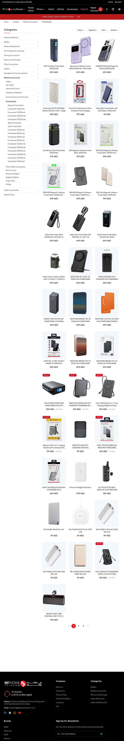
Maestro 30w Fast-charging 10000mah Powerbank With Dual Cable (54, 446)
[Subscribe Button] (101, 733)
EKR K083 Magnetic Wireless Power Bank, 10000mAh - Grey (54, 194)
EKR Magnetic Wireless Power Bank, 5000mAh (80, 151)
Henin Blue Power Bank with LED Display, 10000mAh (107, 109)
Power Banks (31, 9)
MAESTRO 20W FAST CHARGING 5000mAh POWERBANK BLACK (80, 446)
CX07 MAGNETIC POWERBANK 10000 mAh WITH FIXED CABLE (106, 573)
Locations (60, 703)
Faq (57, 706)
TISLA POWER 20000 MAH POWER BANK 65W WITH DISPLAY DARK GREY (54, 404)
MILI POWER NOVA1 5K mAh (54, 530)
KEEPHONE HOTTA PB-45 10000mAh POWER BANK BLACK (80, 278)
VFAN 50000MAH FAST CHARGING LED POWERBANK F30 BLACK (107, 278)
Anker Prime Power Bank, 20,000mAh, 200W (107, 236)
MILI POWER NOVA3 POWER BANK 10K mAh (80, 573)
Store (110, 2)
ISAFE (6, 735)
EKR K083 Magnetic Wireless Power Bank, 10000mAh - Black (80, 194)
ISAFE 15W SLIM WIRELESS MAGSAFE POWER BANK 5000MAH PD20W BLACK (107, 446)
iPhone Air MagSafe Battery (80, 487)
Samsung (7, 731)
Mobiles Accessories (98, 691)
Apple (6, 727)
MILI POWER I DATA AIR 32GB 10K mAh (107, 531)
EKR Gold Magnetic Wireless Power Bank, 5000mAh (106, 194)
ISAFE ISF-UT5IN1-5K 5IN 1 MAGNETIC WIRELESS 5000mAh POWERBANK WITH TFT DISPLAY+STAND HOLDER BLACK (53, 362)
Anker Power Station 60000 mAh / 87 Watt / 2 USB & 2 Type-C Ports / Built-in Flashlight (54, 278)
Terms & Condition (63, 699)
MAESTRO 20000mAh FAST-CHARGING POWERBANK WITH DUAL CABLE (80, 404)
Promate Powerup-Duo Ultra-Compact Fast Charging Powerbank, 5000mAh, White (80, 109)
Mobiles (93, 687)
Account (118, 2)
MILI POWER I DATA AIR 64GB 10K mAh (54, 573)
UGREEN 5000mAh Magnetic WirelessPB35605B (107, 67)
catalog (16, 22)
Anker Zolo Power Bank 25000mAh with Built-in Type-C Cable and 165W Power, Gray (53, 236)
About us (59, 687)
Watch (51, 9)
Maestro (7, 738)
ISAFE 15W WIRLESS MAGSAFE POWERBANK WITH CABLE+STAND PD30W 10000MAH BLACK (54, 488)
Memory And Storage (99, 695)
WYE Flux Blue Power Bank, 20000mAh (54, 67)
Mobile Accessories (30, 22)
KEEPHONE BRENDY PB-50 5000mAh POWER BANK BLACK (107, 362)
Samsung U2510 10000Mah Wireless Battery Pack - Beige (54, 109)
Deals (84, 9)
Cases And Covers (98, 699)
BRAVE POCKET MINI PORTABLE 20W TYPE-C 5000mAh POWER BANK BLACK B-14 (54, 615)
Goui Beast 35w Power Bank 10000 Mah (54, 151)
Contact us (60, 691)
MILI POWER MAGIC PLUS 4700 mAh (80, 531)
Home (6, 22)
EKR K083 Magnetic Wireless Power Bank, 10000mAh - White (107, 151)
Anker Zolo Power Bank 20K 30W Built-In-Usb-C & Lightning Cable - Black (80, 236)
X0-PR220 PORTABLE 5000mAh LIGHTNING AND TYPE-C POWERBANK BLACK (107, 488)
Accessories (72, 9)
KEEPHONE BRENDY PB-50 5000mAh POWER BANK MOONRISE (80, 320)
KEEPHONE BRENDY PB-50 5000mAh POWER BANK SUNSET (80, 362)
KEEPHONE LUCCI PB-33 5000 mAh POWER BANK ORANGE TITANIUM (107, 320)
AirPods (60, 9)
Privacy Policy (61, 695)
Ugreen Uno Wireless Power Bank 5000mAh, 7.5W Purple (80, 67)
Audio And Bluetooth (99, 703)
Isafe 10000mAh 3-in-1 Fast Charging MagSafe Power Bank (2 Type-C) (107, 404)
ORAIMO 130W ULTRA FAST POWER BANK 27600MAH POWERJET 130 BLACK (54, 320)
